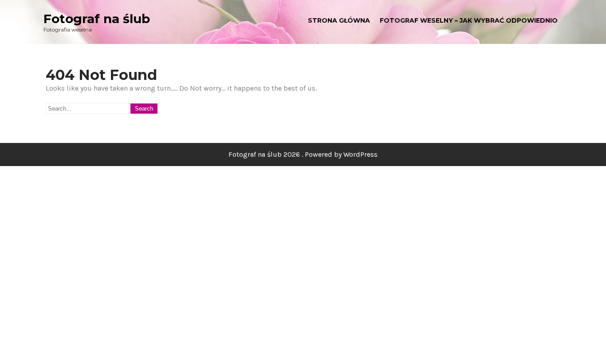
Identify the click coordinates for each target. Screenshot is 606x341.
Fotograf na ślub (96, 18)
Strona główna (339, 20)
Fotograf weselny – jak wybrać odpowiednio (469, 20)
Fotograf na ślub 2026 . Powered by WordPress (303, 154)
